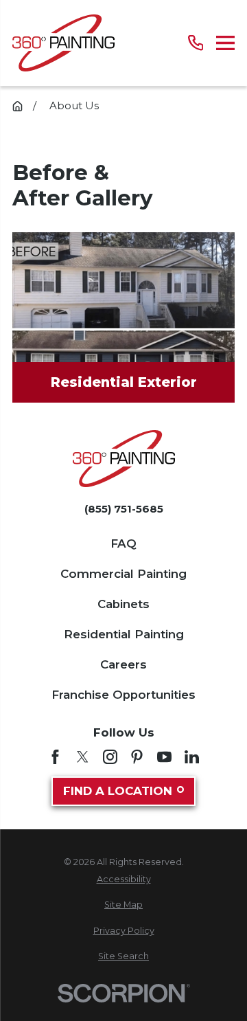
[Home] (63, 43)
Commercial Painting (123, 574)
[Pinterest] (137, 757)
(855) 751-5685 (123, 509)
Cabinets (123, 604)
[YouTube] (164, 757)
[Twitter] (82, 757)
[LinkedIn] (192, 757)
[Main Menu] (225, 43)
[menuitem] (123, 879)
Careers (123, 664)
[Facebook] (55, 757)
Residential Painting (124, 634)
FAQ (123, 543)
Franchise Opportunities (123, 695)
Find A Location (117, 791)
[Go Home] (17, 106)
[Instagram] (110, 757)
